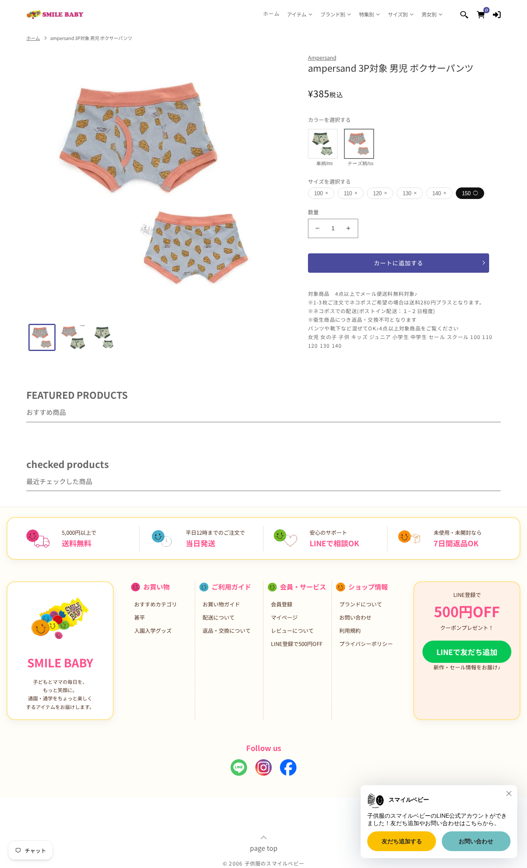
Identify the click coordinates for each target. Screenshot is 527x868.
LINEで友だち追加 (466, 651)
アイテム (296, 14)
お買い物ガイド (221, 604)
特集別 (366, 14)
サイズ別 (398, 14)
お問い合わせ (355, 617)
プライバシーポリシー (366, 644)
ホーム (271, 13)
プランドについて (360, 604)
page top (263, 847)
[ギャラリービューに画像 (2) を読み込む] (73, 337)
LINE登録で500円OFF (296, 644)
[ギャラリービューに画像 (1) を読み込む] (42, 337)
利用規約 (350, 630)
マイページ (284, 617)
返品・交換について (227, 630)
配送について (219, 617)
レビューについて (292, 630)
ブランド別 (332, 14)
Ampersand (322, 57)
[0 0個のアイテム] (481, 14)
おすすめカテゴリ (155, 604)
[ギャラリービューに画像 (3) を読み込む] (104, 337)
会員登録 (281, 604)
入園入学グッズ (153, 630)
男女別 (429, 14)
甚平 (139, 617)
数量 (313, 212)
